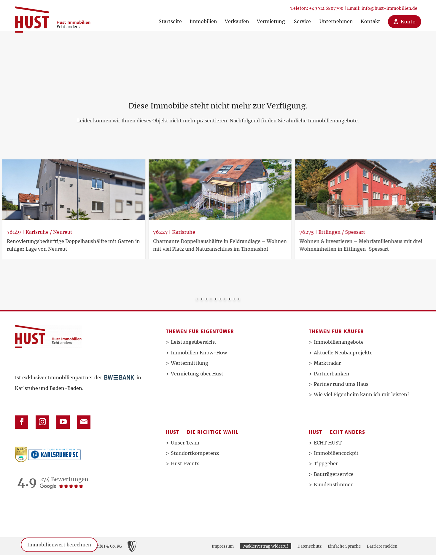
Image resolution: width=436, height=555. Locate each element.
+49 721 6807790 (326, 8)
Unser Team (185, 443)
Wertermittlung (189, 363)
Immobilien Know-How (199, 353)
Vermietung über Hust (197, 374)
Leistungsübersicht (193, 342)
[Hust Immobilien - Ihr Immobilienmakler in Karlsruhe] (52, 17)
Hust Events (185, 463)
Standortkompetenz (195, 453)
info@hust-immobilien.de (389, 8)
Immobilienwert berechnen (59, 541)
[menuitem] (170, 15)
